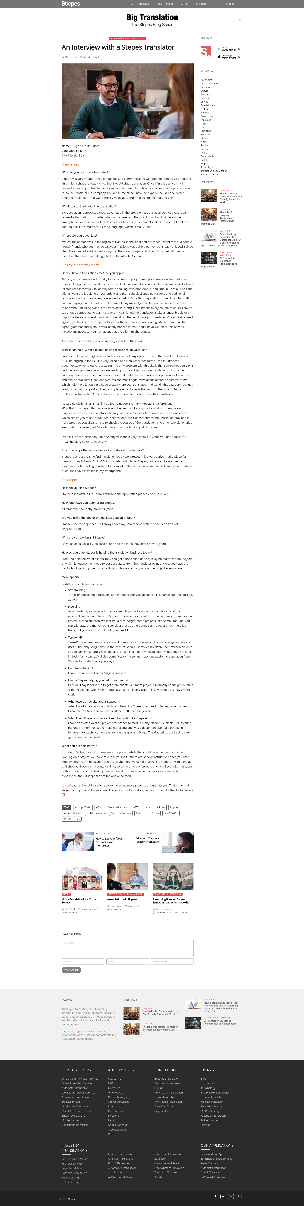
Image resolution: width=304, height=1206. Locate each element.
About (185, 4)
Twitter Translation (211, 1120)
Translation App (71, 1101)
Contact (112, 1134)
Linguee (174, 807)
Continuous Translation (75, 1125)
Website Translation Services (78, 1092)
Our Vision (114, 1088)
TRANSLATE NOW (139, 4)
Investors (113, 1115)
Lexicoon (160, 807)
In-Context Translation (213, 1177)
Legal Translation (72, 1168)
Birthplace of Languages (215, 1092)
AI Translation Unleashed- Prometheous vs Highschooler (220, 1022)
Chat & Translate (210, 1172)
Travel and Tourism (165, 1172)
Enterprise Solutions (73, 1115)
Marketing (206, 131)
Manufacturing (70, 1177)
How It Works (165, 4)
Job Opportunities (118, 1101)
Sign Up (159, 1088)
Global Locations (118, 1129)
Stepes (114, 38)
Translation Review (211, 1106)
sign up (75, 1031)
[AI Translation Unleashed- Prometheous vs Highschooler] (209, 257)
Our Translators (117, 1111)
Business (205, 87)
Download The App (165, 1106)
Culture (204, 91)
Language (206, 120)
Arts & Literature (209, 83)
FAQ (110, 1083)
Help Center (161, 1111)
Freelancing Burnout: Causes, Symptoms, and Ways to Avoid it (171, 901)
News (204, 142)
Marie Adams (71, 57)
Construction (115, 1172)
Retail (204, 152)
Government (207, 116)
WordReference (71, 819)
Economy (206, 94)
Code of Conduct (118, 1125)
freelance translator (118, 807)
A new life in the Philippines (122, 899)
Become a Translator (166, 1078)
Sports (204, 160)
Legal (204, 123)
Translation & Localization (131, 38)
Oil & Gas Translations (120, 1158)
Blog (216, 4)
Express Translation (212, 1097)
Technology (207, 167)
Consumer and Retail (166, 1163)
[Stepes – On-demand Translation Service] (71, 3)
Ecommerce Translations (122, 1154)
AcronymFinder (83, 807)
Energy (204, 101)
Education (206, 98)
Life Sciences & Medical (75, 1159)
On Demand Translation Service (80, 1078)
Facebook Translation (213, 1115)
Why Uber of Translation (168, 1092)
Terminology (208, 1088)
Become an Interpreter (167, 1083)
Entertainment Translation (169, 1168)
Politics (204, 145)
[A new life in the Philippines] (127, 876)
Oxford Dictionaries (121, 813)
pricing (201, 4)
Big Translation (209, 1083)
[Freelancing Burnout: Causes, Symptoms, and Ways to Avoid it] (173, 876)
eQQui (99, 807)
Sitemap (205, 1125)
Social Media (207, 156)
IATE (136, 807)
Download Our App (212, 1154)
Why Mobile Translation (168, 1101)
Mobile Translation (72, 1120)
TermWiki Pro (171, 813)
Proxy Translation (211, 1163)
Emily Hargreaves (164, 909)
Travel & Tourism (209, 174)
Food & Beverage (118, 1163)
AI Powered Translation (75, 1097)
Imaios (147, 807)
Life (203, 127)
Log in (230, 4)
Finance (205, 112)
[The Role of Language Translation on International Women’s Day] (209, 214)
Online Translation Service (77, 1083)
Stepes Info (114, 1078)
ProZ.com (141, 813)
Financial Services (72, 1163)
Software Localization (74, 1173)
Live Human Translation (75, 1106)
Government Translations (169, 1154)
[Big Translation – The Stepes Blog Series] (152, 20)
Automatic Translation (213, 1168)
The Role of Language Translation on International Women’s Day (160, 1028)
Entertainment (208, 105)
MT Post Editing (210, 1111)
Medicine (205, 134)
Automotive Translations (122, 1168)
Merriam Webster (72, 813)
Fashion (205, 109)
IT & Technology (71, 1182)
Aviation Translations (120, 1177)
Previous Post (110, 839)
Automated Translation (75, 1088)
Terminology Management (216, 1158)
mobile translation (96, 813)
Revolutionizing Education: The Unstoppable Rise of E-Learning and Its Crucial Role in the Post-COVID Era (221, 240)
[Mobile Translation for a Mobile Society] (82, 876)
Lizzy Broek (70, 909)
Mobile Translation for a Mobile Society (79, 901)
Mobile (66, 894)
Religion (205, 149)
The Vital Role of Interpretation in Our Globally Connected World (231, 198)
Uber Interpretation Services (78, 1111)
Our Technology (117, 1097)
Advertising (206, 80)
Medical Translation (212, 1101)
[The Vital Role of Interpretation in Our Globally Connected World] (209, 195)
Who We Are (115, 1092)
